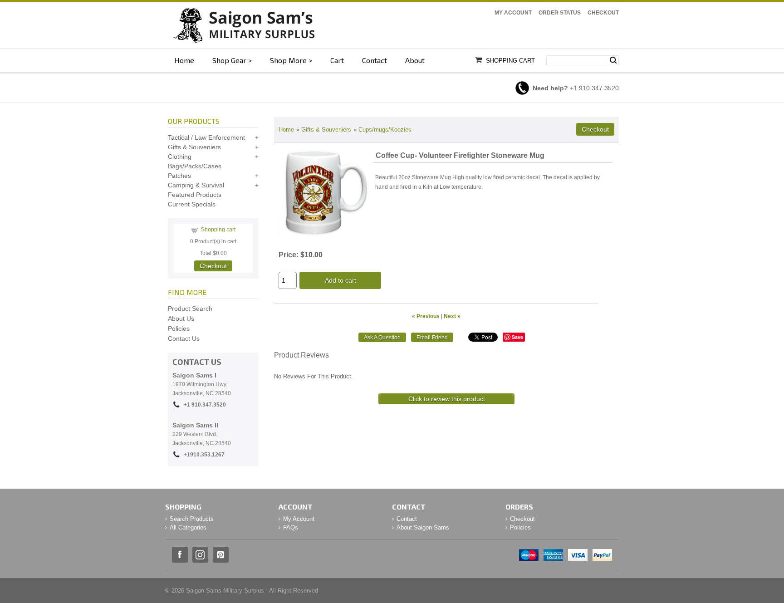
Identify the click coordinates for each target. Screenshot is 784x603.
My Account (513, 13)
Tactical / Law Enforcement (206, 137)
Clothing (179, 156)
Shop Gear (229, 60)
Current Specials (192, 204)
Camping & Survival (196, 185)
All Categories (188, 527)
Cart (337, 60)
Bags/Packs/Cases (194, 166)
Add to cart (340, 280)
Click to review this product (446, 398)
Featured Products (194, 194)
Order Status (560, 13)
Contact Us (184, 338)
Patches (179, 175)
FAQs (290, 527)
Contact (374, 60)
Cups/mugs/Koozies (385, 129)
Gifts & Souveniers (326, 129)
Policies (179, 328)
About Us (181, 318)
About (415, 60)
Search (613, 60)
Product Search (190, 308)
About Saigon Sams (423, 527)
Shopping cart (218, 229)
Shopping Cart (510, 60)
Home (184, 60)
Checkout (603, 13)
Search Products (192, 518)
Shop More (288, 60)
